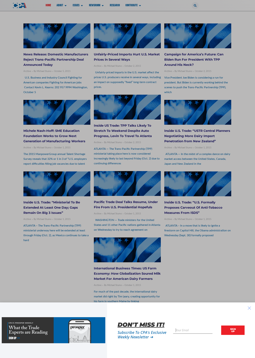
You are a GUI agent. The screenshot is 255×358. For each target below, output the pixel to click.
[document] (127, 179)
